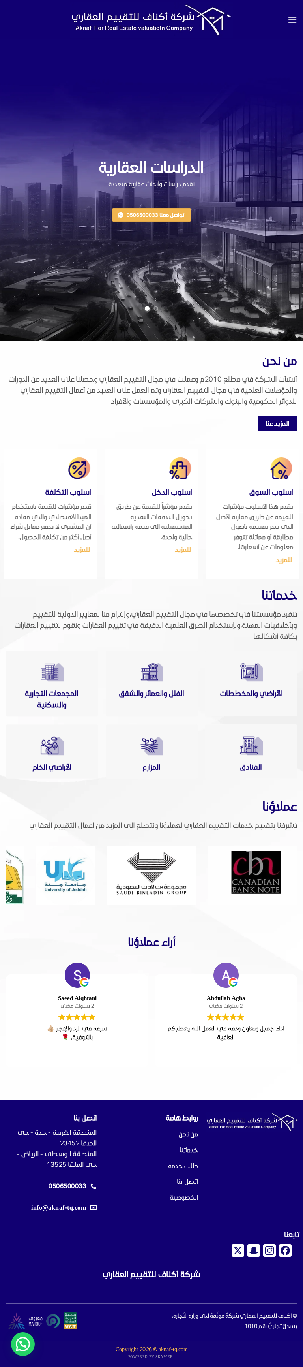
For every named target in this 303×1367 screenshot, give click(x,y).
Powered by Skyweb (150, 1356)
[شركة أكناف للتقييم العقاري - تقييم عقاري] (151, 20)
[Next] (16, 876)
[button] (292, 19)
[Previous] (281, 876)
